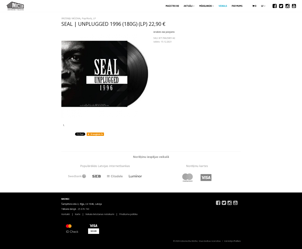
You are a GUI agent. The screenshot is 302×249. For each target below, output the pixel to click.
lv (262, 5)
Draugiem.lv (96, 134)
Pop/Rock (87, 18)
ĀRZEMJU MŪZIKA (71, 18)
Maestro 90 (172, 5)
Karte (77, 214)
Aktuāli (188, 5)
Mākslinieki (205, 5)
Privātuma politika (128, 214)
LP (94, 18)
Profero (237, 241)
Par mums (237, 5)
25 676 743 (83, 208)
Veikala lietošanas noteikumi (99, 214)
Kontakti (65, 214)
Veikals (223, 5)
